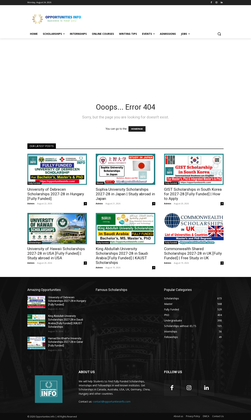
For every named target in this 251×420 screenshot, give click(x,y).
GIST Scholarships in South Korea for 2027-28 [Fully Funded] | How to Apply (193, 194)
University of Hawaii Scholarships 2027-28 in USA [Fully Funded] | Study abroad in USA (56, 253)
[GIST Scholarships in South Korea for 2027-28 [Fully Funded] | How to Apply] (194, 169)
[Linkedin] (221, 3)
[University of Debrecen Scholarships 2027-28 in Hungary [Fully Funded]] (57, 169)
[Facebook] (211, 3)
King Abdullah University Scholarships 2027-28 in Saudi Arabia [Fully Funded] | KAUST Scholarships (122, 256)
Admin (31, 203)
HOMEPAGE (137, 129)
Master (100, 183)
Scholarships (34, 242)
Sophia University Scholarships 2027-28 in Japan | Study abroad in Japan (125, 194)
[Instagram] (216, 3)
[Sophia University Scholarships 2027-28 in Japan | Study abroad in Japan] (125, 169)
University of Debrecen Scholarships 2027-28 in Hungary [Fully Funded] (55, 194)
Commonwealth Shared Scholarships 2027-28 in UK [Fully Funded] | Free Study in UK (193, 253)
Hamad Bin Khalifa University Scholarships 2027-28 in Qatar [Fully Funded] (65, 342)
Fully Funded (34, 183)
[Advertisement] (153, 18)
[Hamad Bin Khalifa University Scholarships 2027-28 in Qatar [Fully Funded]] (36, 343)
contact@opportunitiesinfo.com (111, 401)
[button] (219, 33)
